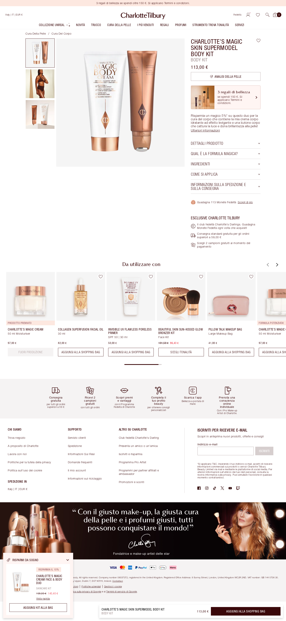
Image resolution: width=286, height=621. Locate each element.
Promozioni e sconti (131, 482)
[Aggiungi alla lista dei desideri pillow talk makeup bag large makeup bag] (251, 276)
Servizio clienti (77, 437)
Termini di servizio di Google (121, 591)
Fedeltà (237, 14)
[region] (38, 585)
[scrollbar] (143, 364)
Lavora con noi (17, 454)
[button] (267, 14)
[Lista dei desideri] (257, 14)
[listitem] (55, 26)
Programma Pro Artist (132, 462)
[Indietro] (267, 264)
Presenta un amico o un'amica (138, 445)
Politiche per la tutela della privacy (29, 462)
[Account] (248, 14)
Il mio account (77, 470)
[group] (28, 315)
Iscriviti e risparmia (130, 454)
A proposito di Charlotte (23, 445)
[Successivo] (276, 264)
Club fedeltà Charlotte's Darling (139, 437)
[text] (30, 352)
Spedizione (75, 445)
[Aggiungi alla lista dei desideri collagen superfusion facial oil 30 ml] (101, 276)
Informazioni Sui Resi (81, 454)
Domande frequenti (80, 462)
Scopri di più (245, 202)
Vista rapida (43, 598)
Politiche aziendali (91, 586)
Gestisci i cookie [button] (113, 586)
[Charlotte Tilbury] (143, 15)
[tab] (40, 53)
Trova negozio (16, 437)
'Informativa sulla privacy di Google (82, 591)
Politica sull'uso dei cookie (25, 470)
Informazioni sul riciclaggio (85, 478)
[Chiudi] (67, 560)
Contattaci (117, 581)
